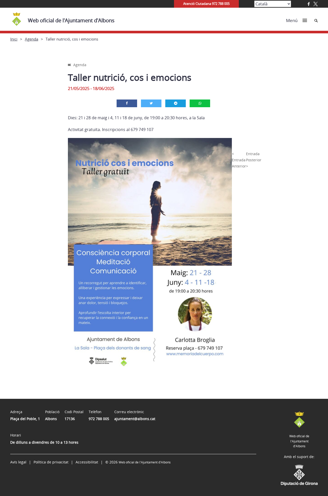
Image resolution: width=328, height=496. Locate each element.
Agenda (31, 39)
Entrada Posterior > (253, 159)
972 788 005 (99, 418)
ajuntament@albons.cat (134, 418)
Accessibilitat (87, 462)
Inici (13, 39)
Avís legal (18, 462)
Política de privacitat (51, 462)
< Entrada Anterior (239, 159)
